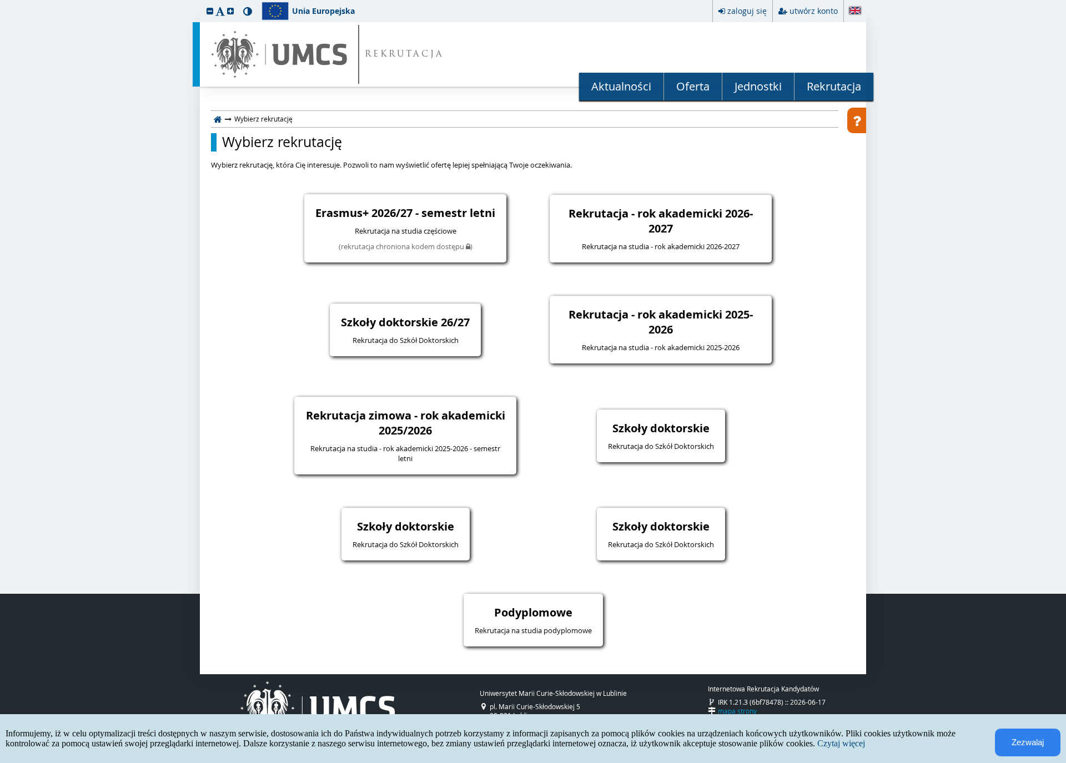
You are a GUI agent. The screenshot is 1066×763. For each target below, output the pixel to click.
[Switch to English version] (855, 11)
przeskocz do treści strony (3, 3)
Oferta (693, 86)
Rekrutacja (834, 86)
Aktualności (621, 86)
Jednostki (758, 86)
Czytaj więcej (841, 743)
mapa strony (737, 710)
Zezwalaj (1028, 742)
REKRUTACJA (404, 54)
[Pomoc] (856, 120)
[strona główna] (218, 118)
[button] (210, 11)
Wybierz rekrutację (282, 142)
